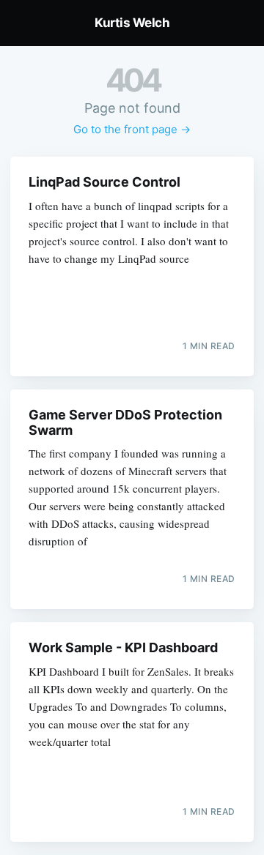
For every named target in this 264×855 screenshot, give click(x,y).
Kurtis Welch (132, 22)
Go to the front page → (132, 129)
